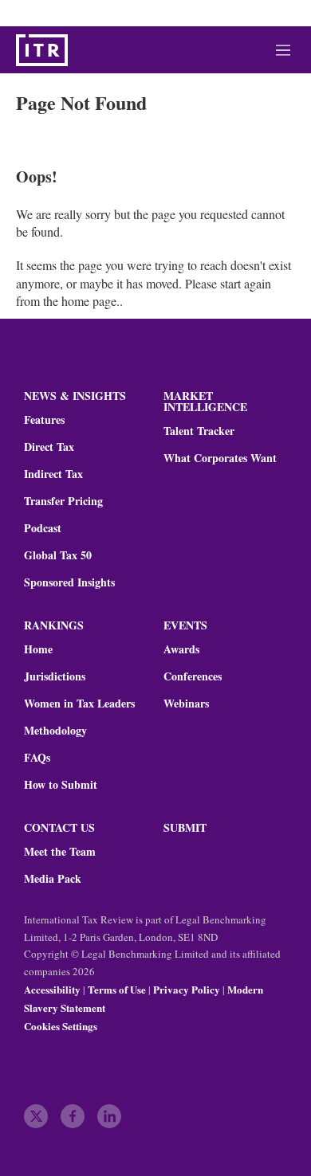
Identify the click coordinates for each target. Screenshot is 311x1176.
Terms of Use (117, 989)
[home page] (42, 50)
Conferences (192, 676)
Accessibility (52, 989)
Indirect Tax (53, 474)
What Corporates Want (220, 458)
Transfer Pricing (63, 501)
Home (38, 649)
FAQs (37, 757)
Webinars (186, 703)
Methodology (55, 730)
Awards (181, 649)
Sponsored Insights (69, 582)
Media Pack (52, 878)
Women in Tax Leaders (79, 703)
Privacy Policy (186, 989)
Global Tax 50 (58, 555)
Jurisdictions (54, 676)
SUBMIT (185, 827)
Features (44, 419)
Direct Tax (49, 447)
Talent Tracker (198, 431)
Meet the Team (60, 851)
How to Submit (60, 784)
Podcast (42, 528)
